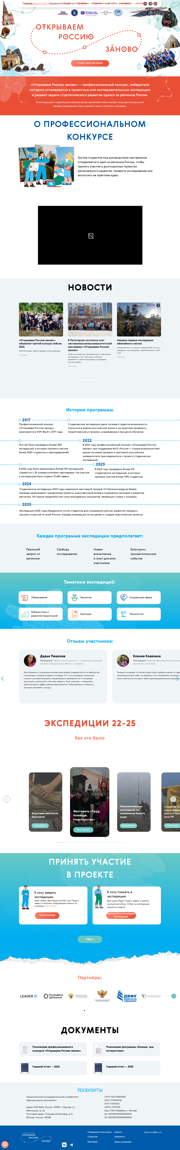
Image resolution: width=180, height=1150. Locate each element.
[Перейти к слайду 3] (88, 1010)
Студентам (97, 4)
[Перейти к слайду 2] (86, 1010)
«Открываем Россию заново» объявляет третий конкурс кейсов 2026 (40, 343)
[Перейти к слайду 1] (84, 1010)
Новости (65, 4)
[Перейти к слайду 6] (95, 1010)
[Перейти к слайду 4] (91, 1010)
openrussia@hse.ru (153, 1132)
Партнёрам (81, 4)
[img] (24, 1049)
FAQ (153, 4)
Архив (111, 4)
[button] (128, 825)
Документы (125, 4)
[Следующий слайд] (173, 996)
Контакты (141, 4)
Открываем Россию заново (40, 4)
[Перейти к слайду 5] (93, 1010)
